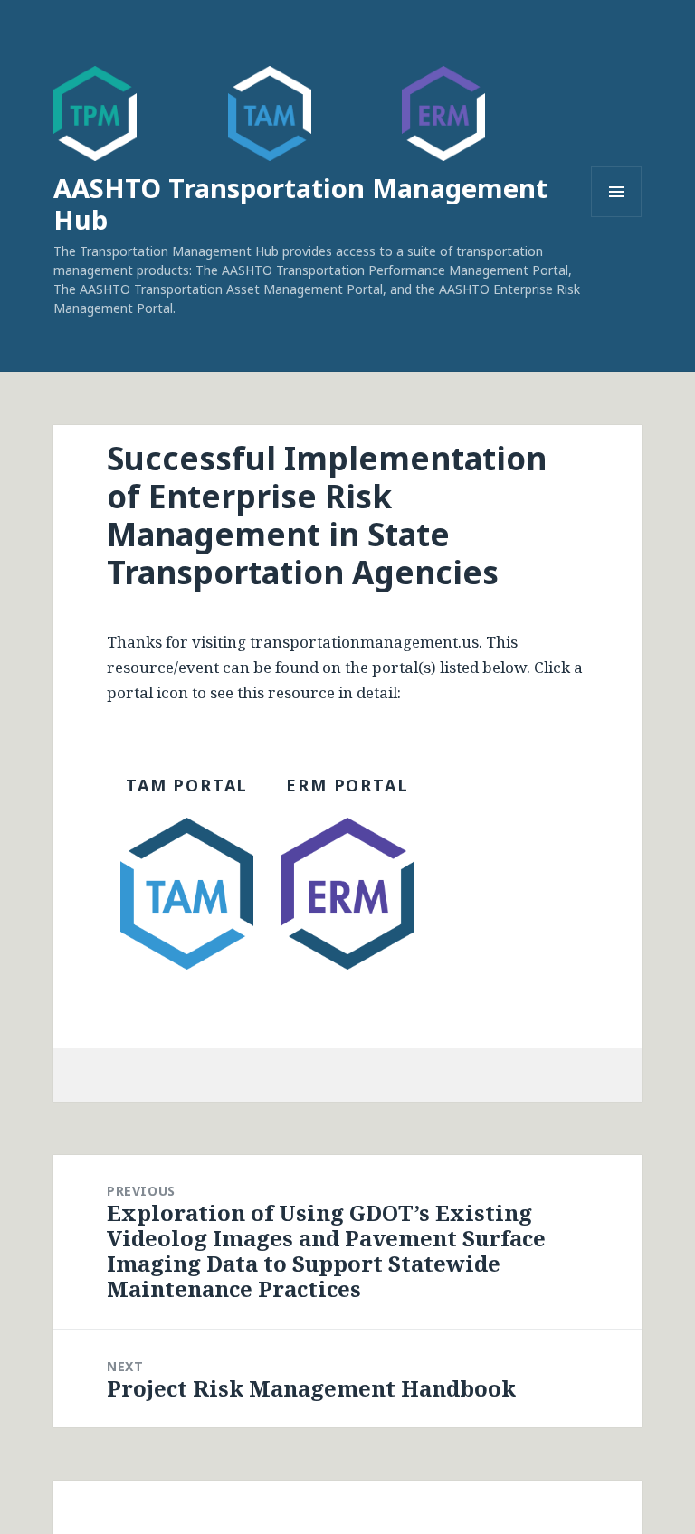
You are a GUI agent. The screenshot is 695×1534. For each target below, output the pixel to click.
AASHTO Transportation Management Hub (300, 203)
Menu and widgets (617, 216)
